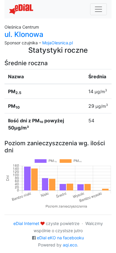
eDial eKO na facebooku (60, 237)
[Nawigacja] (98, 9)
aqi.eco (70, 244)
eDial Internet (26, 223)
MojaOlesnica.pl (57, 42)
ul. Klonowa (23, 34)
